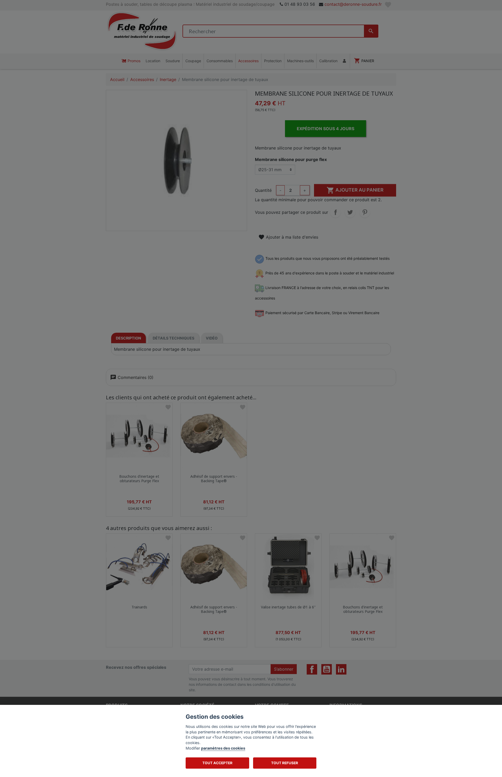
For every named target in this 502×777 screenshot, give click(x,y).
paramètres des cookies (223, 748)
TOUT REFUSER (284, 763)
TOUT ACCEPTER (217, 763)
